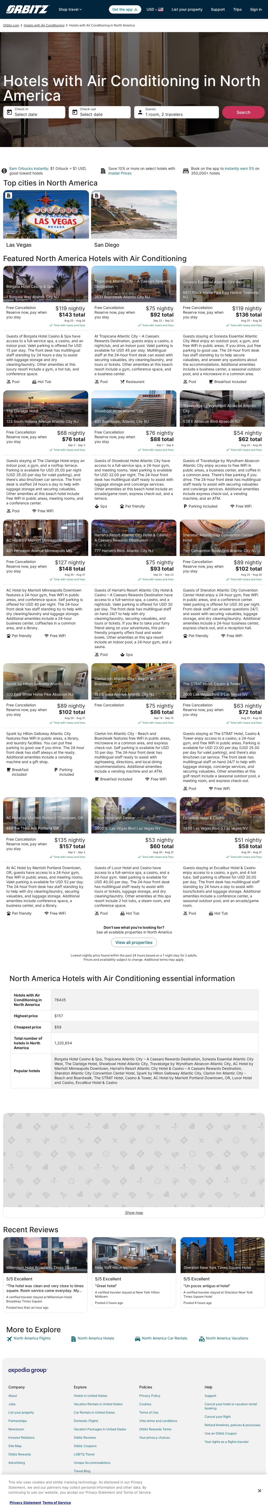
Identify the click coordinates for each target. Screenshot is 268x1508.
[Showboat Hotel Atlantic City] (133, 453)
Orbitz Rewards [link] (19, 1454)
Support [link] (210, 1396)
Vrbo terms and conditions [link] (158, 1421)
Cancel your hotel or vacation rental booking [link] (231, 1406)
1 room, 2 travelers (164, 114)
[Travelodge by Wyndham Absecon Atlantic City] (222, 453)
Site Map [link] (14, 1446)
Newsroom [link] (16, 1429)
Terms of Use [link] (148, 1412)
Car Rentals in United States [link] (94, 1412)
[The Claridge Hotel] (45, 453)
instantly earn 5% (239, 168)
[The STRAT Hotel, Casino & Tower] (222, 728)
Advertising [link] (16, 1463)
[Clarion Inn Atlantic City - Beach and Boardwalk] (133, 728)
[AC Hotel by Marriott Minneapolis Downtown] (45, 590)
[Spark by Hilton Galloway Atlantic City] (45, 728)
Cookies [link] (145, 1404)
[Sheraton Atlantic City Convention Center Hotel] (222, 590)
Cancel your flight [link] (218, 1417)
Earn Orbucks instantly (28, 168)
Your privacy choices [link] (154, 1437)
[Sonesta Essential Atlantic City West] (222, 326)
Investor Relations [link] (21, 1437)
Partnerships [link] (17, 1421)
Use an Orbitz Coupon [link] (221, 1433)
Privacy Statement (25, 1502)
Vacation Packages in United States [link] (100, 1429)
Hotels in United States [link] (90, 1396)
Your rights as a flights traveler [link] (227, 1442)
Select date (26, 114)
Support (218, 9)
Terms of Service (56, 1502)
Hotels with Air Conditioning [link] (44, 25)
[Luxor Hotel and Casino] (133, 858)
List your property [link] (21, 1412)
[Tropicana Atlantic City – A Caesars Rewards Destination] (133, 326)
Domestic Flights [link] (86, 1421)
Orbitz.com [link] (11, 25)
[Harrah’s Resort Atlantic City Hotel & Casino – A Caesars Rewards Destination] (133, 590)
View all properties (134, 942)
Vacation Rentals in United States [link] (98, 1404)
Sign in (256, 9)
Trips (237, 9)
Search (243, 112)
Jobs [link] (11, 1404)
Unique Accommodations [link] (92, 1463)
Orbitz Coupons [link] (85, 1446)
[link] (37, 1339)
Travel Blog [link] (82, 1471)
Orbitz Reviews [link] (85, 1437)
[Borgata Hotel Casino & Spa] (45, 326)
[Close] (259, 1490)
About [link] (12, 1396)
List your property (187, 9)
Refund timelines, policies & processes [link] (232, 1425)
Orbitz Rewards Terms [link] (155, 1429)
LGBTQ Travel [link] (84, 1454)
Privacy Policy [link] (149, 1396)
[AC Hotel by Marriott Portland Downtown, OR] (45, 858)
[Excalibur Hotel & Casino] (222, 858)
